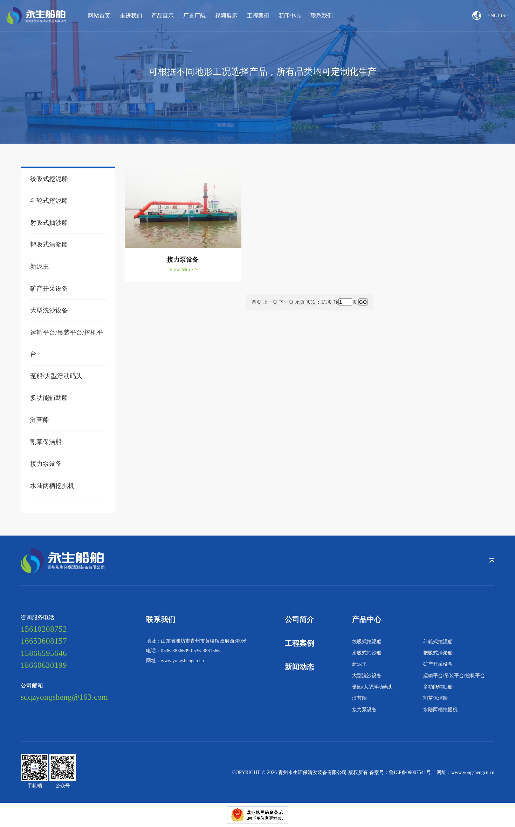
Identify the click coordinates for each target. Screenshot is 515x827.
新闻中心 (290, 16)
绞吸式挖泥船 (367, 641)
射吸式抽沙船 (367, 652)
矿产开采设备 (438, 664)
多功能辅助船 (438, 687)
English (498, 15)
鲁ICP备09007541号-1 (412, 772)
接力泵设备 (364, 709)
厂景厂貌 (194, 16)
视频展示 (226, 16)
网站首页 (99, 16)
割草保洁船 (435, 698)
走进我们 (131, 16)
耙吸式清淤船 (438, 652)
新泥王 (359, 664)
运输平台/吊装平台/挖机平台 (454, 675)
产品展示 (162, 16)
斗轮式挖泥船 (438, 641)
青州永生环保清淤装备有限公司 (313, 772)
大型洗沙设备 (367, 675)
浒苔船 (359, 698)
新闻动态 (299, 667)
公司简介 (299, 619)
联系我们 (321, 16)
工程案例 (258, 16)
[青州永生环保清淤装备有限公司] (36, 15)
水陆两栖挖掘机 (440, 709)
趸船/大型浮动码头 (372, 687)
